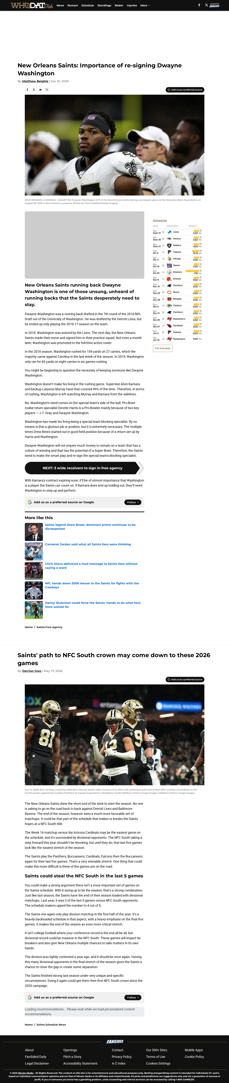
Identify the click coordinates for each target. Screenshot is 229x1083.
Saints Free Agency (49, 627)
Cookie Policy (194, 1057)
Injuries (132, 5)
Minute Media (25, 1073)
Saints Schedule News (51, 1024)
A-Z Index (119, 1063)
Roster (119, 5)
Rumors (73, 5)
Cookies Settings (158, 1063)
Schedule (87, 5)
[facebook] (199, 5)
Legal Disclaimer (37, 1063)
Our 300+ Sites (156, 1050)
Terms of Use (155, 1057)
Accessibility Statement (80, 1063)
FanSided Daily (35, 1057)
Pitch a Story (72, 1057)
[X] (206, 5)
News (60, 5)
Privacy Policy (122, 1057)
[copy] (46, 89)
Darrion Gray (31, 671)
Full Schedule (163, 348)
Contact (117, 1050)
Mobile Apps (194, 1050)
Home (29, 627)
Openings (70, 1050)
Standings (104, 5)
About (29, 1050)
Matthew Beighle (35, 81)
